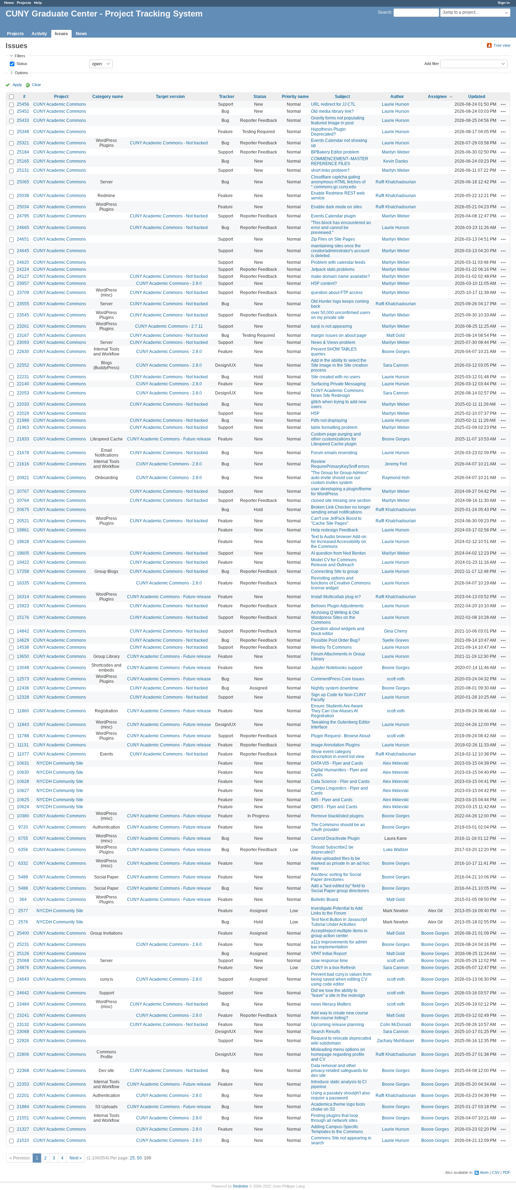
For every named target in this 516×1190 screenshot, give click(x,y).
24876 (23, 967)
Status (21, 63)
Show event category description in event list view (337, 754)
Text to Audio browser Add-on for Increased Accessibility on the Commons (338, 541)
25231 (23, 944)
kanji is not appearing (331, 326)
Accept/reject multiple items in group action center (339, 933)
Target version (170, 96)
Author (397, 96)
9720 (23, 827)
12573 (23, 678)
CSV (496, 1172)
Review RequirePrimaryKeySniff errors (340, 464)
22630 (23, 351)
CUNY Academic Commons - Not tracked (169, 142)
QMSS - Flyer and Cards (334, 806)
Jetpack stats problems (333, 269)
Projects (24, 3)
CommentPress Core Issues (337, 678)
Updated (476, 96)
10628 (23, 781)
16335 (23, 583)
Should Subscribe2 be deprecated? (332, 850)
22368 (23, 1070)
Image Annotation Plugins (335, 745)
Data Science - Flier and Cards (340, 781)
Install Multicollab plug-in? (336, 596)
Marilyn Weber (396, 152)
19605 (23, 553)
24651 (23, 239)
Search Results (325, 1031)
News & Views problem (333, 342)
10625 (23, 799)
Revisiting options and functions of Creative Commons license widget (341, 583)
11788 (23, 735)
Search (384, 12)
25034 (23, 206)
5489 (23, 877)
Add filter (431, 63)
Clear (36, 85)
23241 (23, 1015)
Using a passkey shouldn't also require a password (340, 1095)
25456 (23, 104)
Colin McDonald (395, 1024)
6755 (23, 838)
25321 (23, 142)
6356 (23, 849)
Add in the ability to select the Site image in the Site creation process (339, 365)
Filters (20, 56)
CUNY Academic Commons (59, 104)
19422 (23, 562)
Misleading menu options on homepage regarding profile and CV (338, 1054)
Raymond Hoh (396, 477)
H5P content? (324, 283)
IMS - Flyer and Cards (331, 799)
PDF (506, 1172)
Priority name (295, 96)
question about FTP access (337, 292)
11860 (23, 710)
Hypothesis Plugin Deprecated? (328, 132)
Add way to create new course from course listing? (339, 1015)
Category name (107, 96)
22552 (23, 365)
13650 (23, 656)
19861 (23, 530)
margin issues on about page (338, 335)
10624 (23, 806)
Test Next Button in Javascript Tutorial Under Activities (339, 922)
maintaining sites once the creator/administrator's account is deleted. (340, 250)
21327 (23, 1129)
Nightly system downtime (334, 688)
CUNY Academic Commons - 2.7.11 (169, 326)
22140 (23, 383)
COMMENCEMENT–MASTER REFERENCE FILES (339, 161)
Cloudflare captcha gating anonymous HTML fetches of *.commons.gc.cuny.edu (338, 182)
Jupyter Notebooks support (336, 667)
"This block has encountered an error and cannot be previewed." (341, 227)
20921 (23, 477)
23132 (23, 1024)
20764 (23, 500)
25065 (23, 181)
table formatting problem (334, 427)
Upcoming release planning (337, 1024)
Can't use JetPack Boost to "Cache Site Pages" (336, 521)
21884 (23, 1106)
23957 (23, 283)
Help (38, 3)
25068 (23, 960)
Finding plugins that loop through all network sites (334, 1118)
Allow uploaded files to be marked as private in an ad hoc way (340, 863)
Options (21, 73)
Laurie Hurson (395, 104)
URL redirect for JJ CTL (333, 104)
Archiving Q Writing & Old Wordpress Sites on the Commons (335, 617)
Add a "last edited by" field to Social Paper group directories (340, 888)
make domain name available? (340, 276)
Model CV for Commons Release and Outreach (334, 562)
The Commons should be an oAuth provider (338, 827)
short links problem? (330, 170)
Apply (17, 85)
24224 (23, 269)
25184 (23, 152)
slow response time (329, 960)
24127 (23, 276)
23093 (23, 342)
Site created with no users (335, 376)
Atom (484, 1172)
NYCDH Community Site (60, 763)
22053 (23, 393)
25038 (23, 195)
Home (9, 3)
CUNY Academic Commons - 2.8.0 (169, 283)
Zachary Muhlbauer (395, 1040)
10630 (23, 772)
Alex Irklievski (396, 763)
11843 (23, 724)
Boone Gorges (396, 351)
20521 (23, 520)
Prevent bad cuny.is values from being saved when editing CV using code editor (341, 979)
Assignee (437, 96)
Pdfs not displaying (329, 420)
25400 (23, 933)
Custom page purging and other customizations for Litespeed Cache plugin (336, 439)
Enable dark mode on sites (336, 206)
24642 (23, 992)
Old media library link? (332, 111)
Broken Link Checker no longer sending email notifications (340, 510)
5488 (23, 888)
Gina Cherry (395, 631)
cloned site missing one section (341, 500)
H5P (315, 413)
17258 (23, 571)
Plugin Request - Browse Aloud (340, 735)
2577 (23, 910)
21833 (23, 439)
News (81, 33)
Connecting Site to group (334, 571)
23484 (23, 1004)
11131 (23, 745)
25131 (23, 170)
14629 (23, 640)
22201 (23, 1095)
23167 (23, 335)
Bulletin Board (324, 899)
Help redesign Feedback (334, 530)
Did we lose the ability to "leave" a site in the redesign (338, 993)
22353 (23, 1084)
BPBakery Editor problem (335, 152)
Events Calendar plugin (333, 216)
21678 (23, 452)
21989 (23, 420)
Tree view (502, 45)
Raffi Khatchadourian (396, 181)
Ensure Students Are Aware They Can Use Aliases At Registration (337, 711)
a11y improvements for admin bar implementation (339, 944)
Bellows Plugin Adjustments (337, 605)
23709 (23, 292)
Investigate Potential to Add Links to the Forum (337, 911)
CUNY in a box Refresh (333, 967)
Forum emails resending (334, 452)
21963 (23, 427)
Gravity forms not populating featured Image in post (337, 120)
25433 (23, 120)
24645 (23, 250)
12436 (23, 688)
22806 (23, 1054)
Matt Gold (395, 335)
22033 (23, 404)
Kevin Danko (395, 161)
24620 (23, 262)
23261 (23, 326)
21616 (23, 464)
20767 (23, 491)
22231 (23, 376)
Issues (61, 33)
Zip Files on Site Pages (333, 239)
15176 (23, 617)
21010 (23, 1140)
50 (139, 1158)
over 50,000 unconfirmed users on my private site (340, 315)
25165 (23, 161)
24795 (23, 216)
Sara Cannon (396, 365)
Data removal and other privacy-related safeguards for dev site (339, 1070)
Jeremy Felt (396, 464)
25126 (23, 953)
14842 (23, 631)
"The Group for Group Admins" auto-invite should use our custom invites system (339, 477)
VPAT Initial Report (328, 953)
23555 (23, 303)
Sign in (504, 3)
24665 (23, 227)
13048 (23, 667)
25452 (23, 111)
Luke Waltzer (395, 849)
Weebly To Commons (331, 647)
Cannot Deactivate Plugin (335, 838)
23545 (23, 315)
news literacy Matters (331, 1004)
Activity (39, 33)
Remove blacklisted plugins (337, 815)
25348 (23, 131)
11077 (23, 754)
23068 (23, 1031)
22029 (23, 413)
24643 (23, 979)
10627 (23, 790)
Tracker (226, 96)
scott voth (396, 678)
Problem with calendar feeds (338, 262)
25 (132, 1158)
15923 (23, 605)
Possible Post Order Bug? (335, 640)
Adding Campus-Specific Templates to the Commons (337, 1129)
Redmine (240, 1186)
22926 (23, 1040)
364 (23, 899)
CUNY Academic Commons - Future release (169, 439)
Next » (76, 1158)
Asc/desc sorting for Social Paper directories (336, 877)
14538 (23, 647)
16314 (23, 596)
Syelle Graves (395, 640)
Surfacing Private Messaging (338, 383)
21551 (23, 1118)
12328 (23, 697)
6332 (23, 863)
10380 (23, 815)
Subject (342, 96)
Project (61, 96)
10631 (23, 763)
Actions (503, 104)
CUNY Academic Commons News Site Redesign (337, 393)
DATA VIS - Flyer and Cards (337, 763)
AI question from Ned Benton (338, 553)
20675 (23, 509)
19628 (23, 541)
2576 (23, 922)
